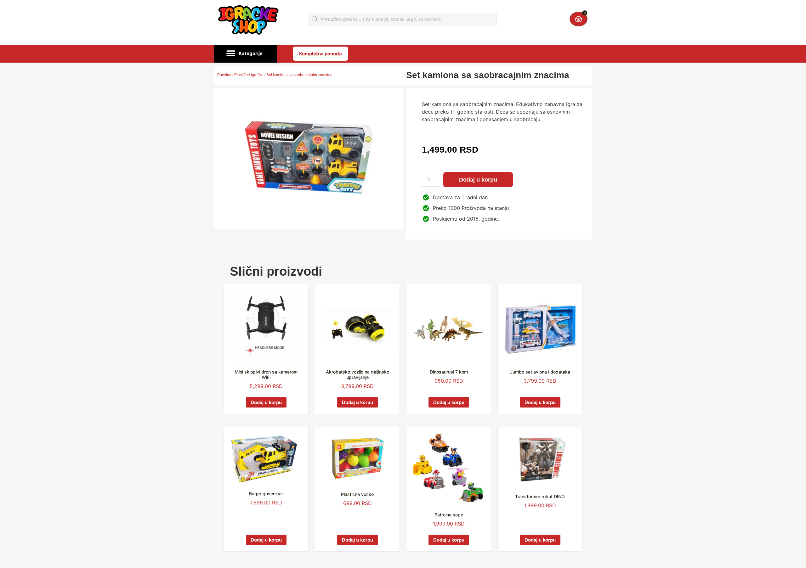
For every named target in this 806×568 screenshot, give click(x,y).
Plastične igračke (249, 75)
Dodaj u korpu (478, 180)
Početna (224, 75)
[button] (245, 54)
